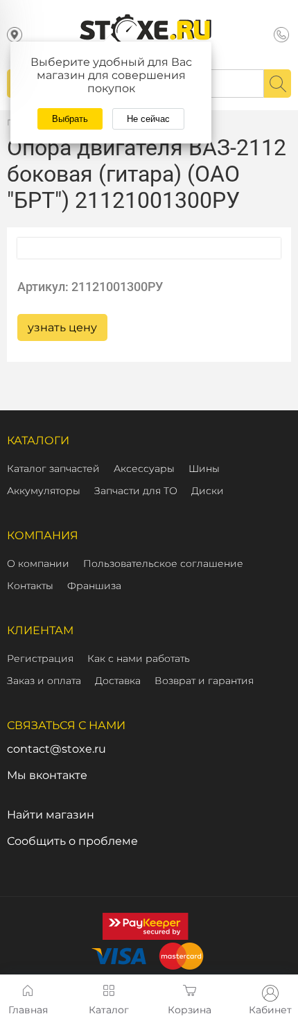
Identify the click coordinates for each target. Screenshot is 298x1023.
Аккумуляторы (43, 490)
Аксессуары (144, 468)
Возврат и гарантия (204, 680)
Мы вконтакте (47, 775)
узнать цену (62, 327)
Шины (204, 468)
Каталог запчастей (53, 468)
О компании (38, 563)
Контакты (30, 585)
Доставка (118, 680)
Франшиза (94, 585)
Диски (207, 490)
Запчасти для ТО (135, 490)
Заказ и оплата (44, 680)
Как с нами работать (138, 658)
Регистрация (40, 658)
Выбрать (70, 119)
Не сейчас (148, 119)
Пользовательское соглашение (163, 563)
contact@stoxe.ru (56, 748)
